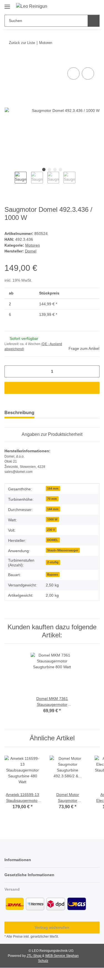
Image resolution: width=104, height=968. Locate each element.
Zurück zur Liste (22, 43)
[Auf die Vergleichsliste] (73, 73)
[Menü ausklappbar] (7, 4)
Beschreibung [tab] (19, 412)
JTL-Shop (34, 956)
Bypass (52, 574)
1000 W (52, 519)
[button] (77, 6)
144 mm (53, 509)
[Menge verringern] (11, 371)
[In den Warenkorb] (8, 60)
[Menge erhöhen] (93, 371)
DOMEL (52, 540)
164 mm (53, 488)
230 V (51, 529)
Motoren (32, 245)
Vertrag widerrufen (52, 927)
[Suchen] (94, 21)
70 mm (52, 498)
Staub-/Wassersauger (62, 550)
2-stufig (53, 562)
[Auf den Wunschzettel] (88, 73)
